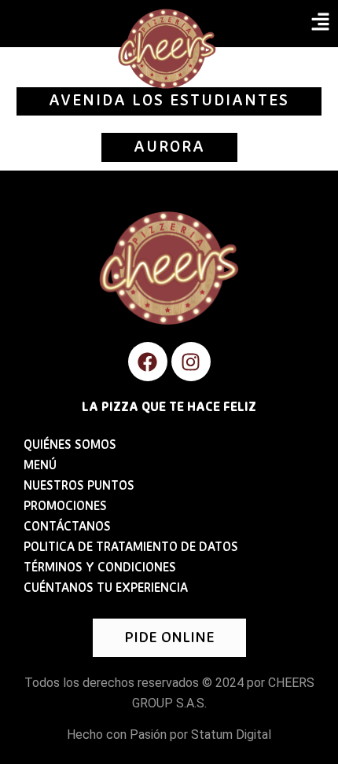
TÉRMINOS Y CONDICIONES (100, 568)
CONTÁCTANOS (67, 527)
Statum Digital (231, 734)
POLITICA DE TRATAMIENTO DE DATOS (131, 548)
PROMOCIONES (65, 507)
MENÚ (40, 466)
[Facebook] (147, 361)
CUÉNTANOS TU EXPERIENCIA (106, 588)
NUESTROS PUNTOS (79, 486)
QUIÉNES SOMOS (70, 445)
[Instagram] (191, 361)
